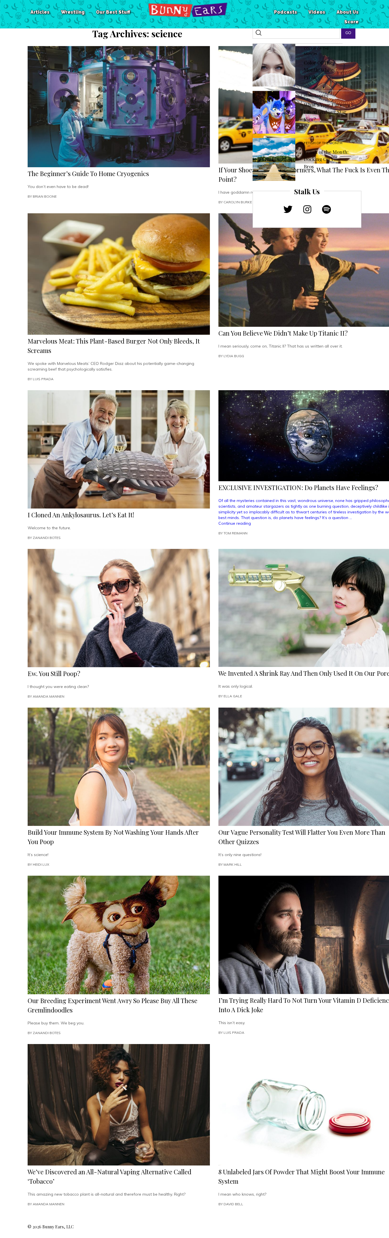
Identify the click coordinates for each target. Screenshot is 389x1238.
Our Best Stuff (113, 12)
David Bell (233, 1204)
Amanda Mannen (48, 696)
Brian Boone (45, 196)
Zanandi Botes (47, 538)
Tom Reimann (235, 533)
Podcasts (285, 12)
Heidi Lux (41, 864)
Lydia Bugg (234, 356)
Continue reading (234, 523)
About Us (348, 12)
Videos (316, 12)
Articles (40, 12)
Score (351, 21)
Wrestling (73, 12)
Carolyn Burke (238, 202)
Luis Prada (43, 379)
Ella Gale (233, 696)
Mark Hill (233, 864)
